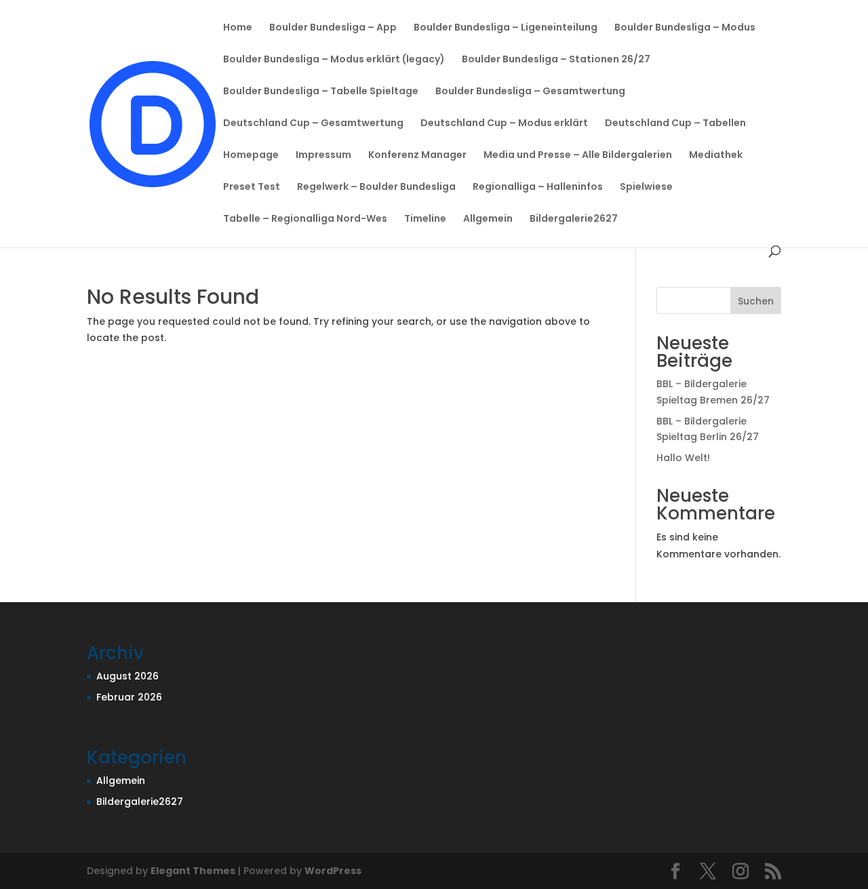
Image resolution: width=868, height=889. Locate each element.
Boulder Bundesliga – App (333, 28)
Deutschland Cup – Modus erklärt (504, 124)
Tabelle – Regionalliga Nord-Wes (305, 219)
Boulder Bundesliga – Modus (684, 28)
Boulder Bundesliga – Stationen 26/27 (556, 60)
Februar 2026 (129, 697)
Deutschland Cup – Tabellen (675, 124)
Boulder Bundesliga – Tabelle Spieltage (320, 92)
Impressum (323, 155)
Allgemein (488, 219)
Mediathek (716, 155)
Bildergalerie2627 (574, 219)
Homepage (251, 155)
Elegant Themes (193, 870)
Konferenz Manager (417, 155)
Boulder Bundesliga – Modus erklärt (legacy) (334, 60)
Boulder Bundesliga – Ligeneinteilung (505, 28)
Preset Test (251, 187)
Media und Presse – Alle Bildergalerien (578, 155)
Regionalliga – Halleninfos (538, 187)
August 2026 (127, 676)
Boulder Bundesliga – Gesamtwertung (530, 92)
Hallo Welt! (683, 458)
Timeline (425, 219)
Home (237, 28)
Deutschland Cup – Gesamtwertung (313, 124)
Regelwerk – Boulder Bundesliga (376, 187)
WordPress (332, 870)
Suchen (756, 301)
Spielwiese (646, 187)
